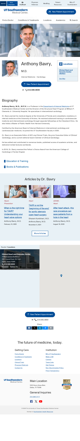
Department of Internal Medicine (56, 106)
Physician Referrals (34, 3)
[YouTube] (40, 402)
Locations (47, 20)
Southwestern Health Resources (43, 412)
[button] (61, 275)
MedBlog (46, 3)
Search (75, 20)
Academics (60, 20)
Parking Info (14, 267)
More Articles (40, 233)
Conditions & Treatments (28, 20)
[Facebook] (31, 402)
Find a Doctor (7, 20)
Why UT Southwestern (72, 3)
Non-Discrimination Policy (55, 368)
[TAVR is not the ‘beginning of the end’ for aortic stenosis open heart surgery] (40, 191)
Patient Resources (58, 3)
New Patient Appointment (63, 11)
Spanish (3, 3)
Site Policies (50, 365)
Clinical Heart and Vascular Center (16, 254)
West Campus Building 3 (11, 257)
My (22, 5)
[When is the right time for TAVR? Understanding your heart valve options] (15, 191)
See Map (62, 79)
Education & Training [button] (17, 161)
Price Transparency (52, 371)
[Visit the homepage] (16, 11)
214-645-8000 (33, 90)
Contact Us (18, 368)
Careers (48, 360)
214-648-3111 (35, 397)
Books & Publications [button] (17, 166)
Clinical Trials (19, 362)
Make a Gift (49, 357)
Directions (5, 267)
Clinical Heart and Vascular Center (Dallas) (66, 72)
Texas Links (50, 362)
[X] (36, 402)
